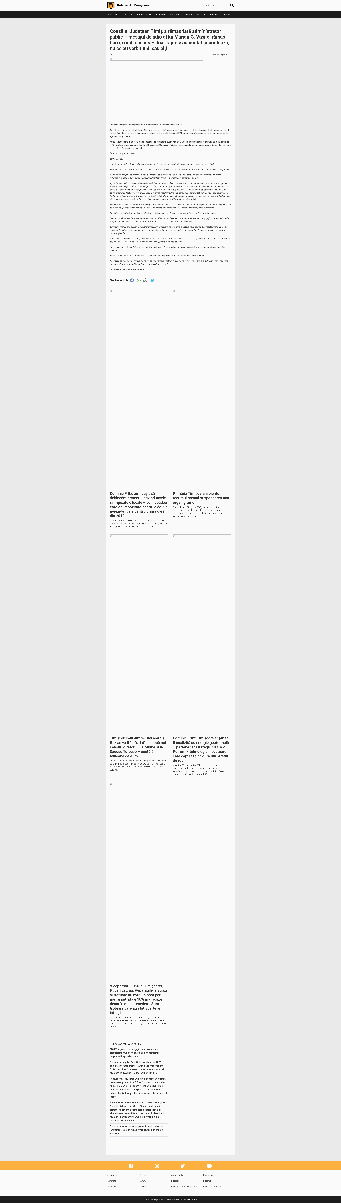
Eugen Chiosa (225, 55)
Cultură (188, 15)
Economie (160, 15)
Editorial (214, 15)
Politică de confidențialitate (184, 1186)
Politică (128, 15)
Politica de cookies (212, 1186)
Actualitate (113, 15)
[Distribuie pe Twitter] (153, 280)
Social (227, 15)
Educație (201, 15)
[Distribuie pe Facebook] (132, 280)
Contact (143, 1186)
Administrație (144, 15)
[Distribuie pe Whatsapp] (139, 280)
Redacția (111, 1186)
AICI (129, 136)
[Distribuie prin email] (145, 280)
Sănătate (174, 15)
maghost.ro (192, 1200)
